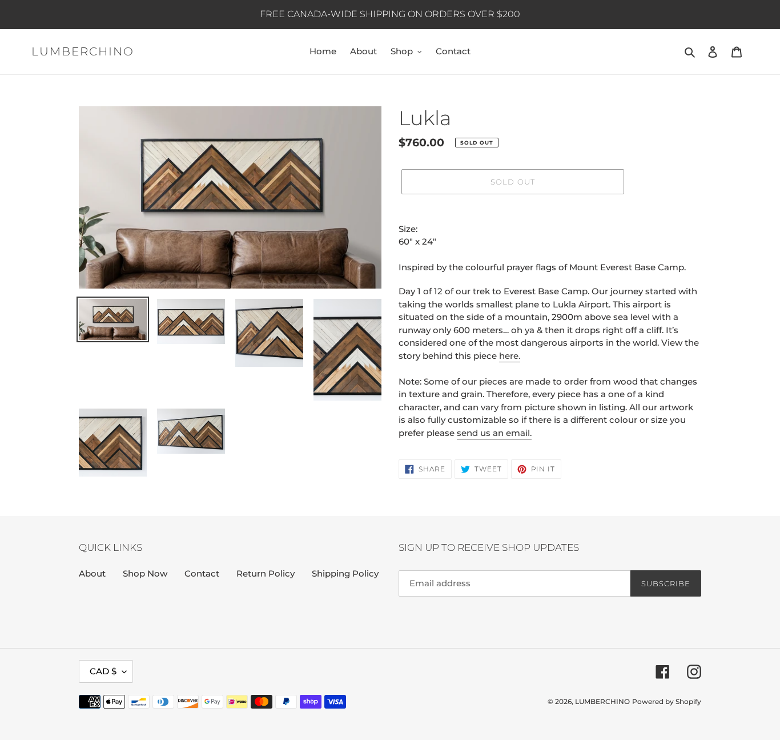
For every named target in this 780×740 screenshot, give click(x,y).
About (92, 573)
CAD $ (103, 671)
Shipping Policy (345, 573)
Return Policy (265, 573)
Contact (201, 573)
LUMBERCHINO (82, 51)
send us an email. (494, 432)
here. (509, 355)
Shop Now (145, 573)
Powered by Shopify (666, 701)
